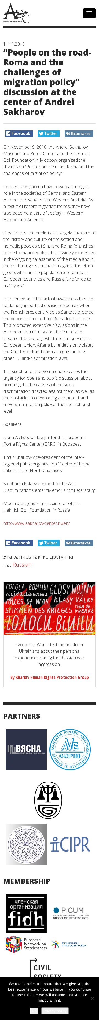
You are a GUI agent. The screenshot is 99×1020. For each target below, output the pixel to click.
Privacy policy (55, 1011)
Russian (22, 564)
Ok (34, 1010)
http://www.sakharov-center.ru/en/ (36, 523)
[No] (92, 998)
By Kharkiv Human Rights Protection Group (49, 677)
